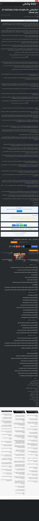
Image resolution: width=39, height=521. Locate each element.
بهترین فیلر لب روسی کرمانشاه (34, 383)
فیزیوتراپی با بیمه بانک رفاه (34, 392)
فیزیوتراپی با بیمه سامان (35, 397)
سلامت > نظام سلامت (33, 6)
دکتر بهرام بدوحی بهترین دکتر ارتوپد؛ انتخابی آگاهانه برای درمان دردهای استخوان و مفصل (23, 218)
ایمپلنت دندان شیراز (35, 380)
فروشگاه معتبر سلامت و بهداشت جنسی (33, 391)
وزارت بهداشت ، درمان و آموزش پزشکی (20, 239)
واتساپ (21, 225)
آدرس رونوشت (14, 242)
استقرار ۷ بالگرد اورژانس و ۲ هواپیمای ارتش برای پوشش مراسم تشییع (19, 209)
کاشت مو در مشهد (35, 400)
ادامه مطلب (19, 211)
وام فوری (37, 403)
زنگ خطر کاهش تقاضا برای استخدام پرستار (20, 260)
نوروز (30, 239)
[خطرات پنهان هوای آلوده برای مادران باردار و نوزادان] (6, 255)
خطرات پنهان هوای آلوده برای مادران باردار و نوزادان (7, 260)
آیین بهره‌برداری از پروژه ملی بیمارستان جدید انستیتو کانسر (28, 219)
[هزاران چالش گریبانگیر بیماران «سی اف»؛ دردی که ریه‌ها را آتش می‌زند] (32, 255)
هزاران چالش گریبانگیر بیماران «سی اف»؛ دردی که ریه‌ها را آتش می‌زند (32, 260)
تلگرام (25, 225)
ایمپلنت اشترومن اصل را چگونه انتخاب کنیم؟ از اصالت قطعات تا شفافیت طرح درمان (24, 216)
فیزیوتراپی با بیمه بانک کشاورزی (34, 394)
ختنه (37, 386)
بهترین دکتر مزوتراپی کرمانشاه (34, 381)
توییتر (17, 225)
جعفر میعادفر (35, 239)
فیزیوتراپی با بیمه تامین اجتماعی (34, 395)
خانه (37, 6)
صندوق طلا (36, 389)
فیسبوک (14, 225)
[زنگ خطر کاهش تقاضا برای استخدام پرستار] (19, 255)
